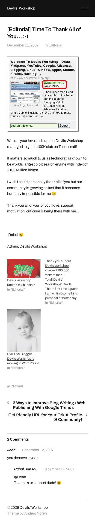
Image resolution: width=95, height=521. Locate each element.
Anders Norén (35, 513)
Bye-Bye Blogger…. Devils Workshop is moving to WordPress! (23, 358)
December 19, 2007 (58, 469)
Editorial (55, 45)
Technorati (67, 147)
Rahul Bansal (25, 469)
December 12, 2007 (38, 450)
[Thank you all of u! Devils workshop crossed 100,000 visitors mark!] (64, 282)
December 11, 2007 (23, 45)
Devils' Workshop (21, 8)
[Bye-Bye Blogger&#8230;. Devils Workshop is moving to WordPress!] (24, 330)
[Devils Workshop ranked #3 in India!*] (24, 268)
